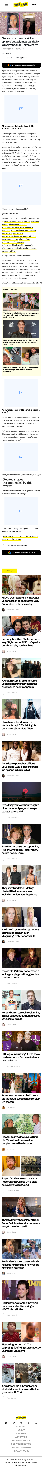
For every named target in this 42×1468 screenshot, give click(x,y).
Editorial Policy (21, 1440)
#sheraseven (9, 221)
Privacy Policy (21, 1451)
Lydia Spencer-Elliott (14, 58)
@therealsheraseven (10, 214)
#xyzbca (27, 221)
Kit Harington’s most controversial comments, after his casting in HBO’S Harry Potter (20, 1306)
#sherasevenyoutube (20, 236)
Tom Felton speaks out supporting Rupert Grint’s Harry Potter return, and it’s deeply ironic (20, 849)
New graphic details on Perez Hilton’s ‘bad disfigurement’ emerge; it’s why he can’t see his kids (20, 342)
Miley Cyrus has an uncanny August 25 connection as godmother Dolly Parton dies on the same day (21, 601)
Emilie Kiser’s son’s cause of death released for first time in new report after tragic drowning (20, 1264)
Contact (21, 1427)
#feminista (6, 230)
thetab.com (17, 1460)
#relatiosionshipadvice (11, 227)
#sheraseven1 (7, 233)
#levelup (32, 236)
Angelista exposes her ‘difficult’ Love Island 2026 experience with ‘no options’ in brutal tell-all (20, 766)
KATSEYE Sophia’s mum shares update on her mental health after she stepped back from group (19, 684)
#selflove (12, 251)
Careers (21, 1434)
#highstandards (26, 227)
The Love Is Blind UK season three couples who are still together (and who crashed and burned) (21, 315)
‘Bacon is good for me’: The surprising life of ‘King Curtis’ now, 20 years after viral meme (21, 1347)
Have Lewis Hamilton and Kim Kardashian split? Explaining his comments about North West (19, 725)
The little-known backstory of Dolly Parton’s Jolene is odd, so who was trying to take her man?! (20, 1223)
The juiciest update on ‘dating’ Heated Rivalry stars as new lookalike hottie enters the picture (19, 891)
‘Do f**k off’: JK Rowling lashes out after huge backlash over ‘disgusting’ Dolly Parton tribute (20, 932)
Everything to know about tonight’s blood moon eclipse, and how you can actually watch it (20, 808)
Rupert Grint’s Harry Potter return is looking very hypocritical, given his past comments (20, 974)
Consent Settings (21, 1447)
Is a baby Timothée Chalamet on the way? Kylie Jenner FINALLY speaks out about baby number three (21, 642)
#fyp (16, 221)
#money (5, 224)
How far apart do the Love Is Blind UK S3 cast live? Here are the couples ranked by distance (20, 1140)
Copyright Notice (21, 1444)
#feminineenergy (29, 230)
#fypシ (21, 221)
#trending (35, 221)
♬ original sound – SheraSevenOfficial (17, 256)
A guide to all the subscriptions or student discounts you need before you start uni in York (20, 1389)
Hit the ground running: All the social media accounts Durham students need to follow (21, 1057)
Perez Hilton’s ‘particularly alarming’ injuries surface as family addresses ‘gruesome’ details (21, 1016)
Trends (24, 58)
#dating (12, 224)
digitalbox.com (23, 1465)
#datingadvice (21, 224)
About (21, 1430)
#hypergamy (7, 239)
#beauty (5, 251)
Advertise (21, 1437)
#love (27, 248)
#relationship (16, 230)
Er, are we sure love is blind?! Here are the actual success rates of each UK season (21, 1098)
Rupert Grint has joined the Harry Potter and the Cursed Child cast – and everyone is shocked (20, 1181)
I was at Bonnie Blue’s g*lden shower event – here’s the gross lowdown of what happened (21, 369)
